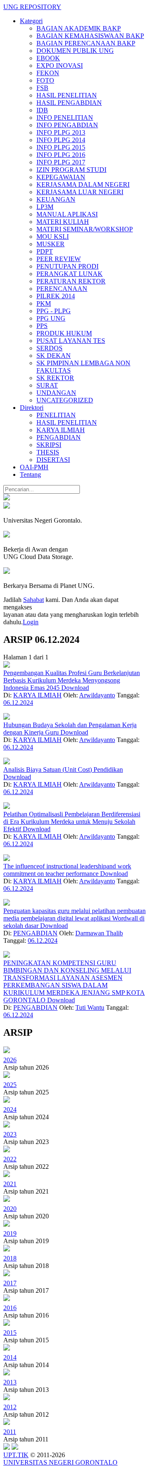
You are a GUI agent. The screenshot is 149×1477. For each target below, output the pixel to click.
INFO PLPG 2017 (60, 162)
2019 (10, 1233)
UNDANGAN (56, 392)
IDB (42, 110)
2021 (10, 1183)
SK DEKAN (53, 355)
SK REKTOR (55, 377)
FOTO (45, 80)
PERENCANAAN (61, 288)
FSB (42, 87)
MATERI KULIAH (62, 221)
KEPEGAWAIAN (60, 177)
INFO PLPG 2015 (60, 147)
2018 (10, 1258)
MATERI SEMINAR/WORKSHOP (84, 229)
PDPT (44, 251)
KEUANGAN (55, 199)
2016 (10, 1307)
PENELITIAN (56, 415)
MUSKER (50, 243)
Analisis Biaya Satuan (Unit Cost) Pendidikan (63, 769)
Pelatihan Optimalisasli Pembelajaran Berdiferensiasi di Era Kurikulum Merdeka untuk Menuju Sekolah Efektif (71, 821)
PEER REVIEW (58, 258)
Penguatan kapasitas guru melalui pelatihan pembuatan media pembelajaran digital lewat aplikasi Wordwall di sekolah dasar (74, 918)
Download (75, 687)
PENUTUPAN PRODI (67, 266)
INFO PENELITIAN (64, 117)
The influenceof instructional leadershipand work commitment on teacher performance (67, 870)
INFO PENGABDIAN (67, 124)
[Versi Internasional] (6, 498)
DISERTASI (53, 459)
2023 (10, 1134)
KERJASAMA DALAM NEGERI (83, 184)
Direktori (31, 407)
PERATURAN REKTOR (71, 281)
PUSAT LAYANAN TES (70, 340)
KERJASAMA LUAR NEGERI (79, 191)
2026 (10, 1059)
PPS (42, 325)
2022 (10, 1159)
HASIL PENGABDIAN (69, 102)
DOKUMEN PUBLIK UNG (75, 50)
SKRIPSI (48, 444)
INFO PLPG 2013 (60, 132)
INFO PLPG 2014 (60, 139)
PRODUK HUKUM (64, 333)
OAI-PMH (34, 467)
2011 (9, 1431)
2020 (10, 1208)
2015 (10, 1332)
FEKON (47, 72)
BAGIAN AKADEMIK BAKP (78, 28)
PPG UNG (50, 318)
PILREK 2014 (55, 296)
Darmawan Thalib (99, 933)
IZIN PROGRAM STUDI (71, 169)
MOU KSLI (52, 236)
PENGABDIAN (58, 437)
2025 (10, 1084)
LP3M (44, 206)
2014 (10, 1357)
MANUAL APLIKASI (67, 214)
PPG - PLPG (53, 310)
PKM (43, 303)
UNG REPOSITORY (32, 6)
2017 (10, 1283)
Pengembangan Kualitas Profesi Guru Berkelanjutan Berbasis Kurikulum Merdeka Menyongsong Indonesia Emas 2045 (71, 680)
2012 (10, 1406)
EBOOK (48, 58)
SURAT (47, 385)
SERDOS (49, 348)
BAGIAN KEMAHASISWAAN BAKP (90, 35)
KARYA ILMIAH (60, 429)
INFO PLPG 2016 (60, 154)
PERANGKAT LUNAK (69, 273)
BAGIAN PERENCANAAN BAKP (85, 43)
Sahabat (33, 599)
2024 (10, 1109)
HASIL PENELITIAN (66, 95)
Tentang (30, 474)
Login (30, 622)
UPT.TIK (16, 1454)
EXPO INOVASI (59, 65)
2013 (10, 1382)
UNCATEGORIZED (64, 400)
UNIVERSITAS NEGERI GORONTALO (60, 1462)
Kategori (31, 20)
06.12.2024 (18, 702)
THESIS (47, 452)
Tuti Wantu (89, 1007)
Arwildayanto (97, 695)
